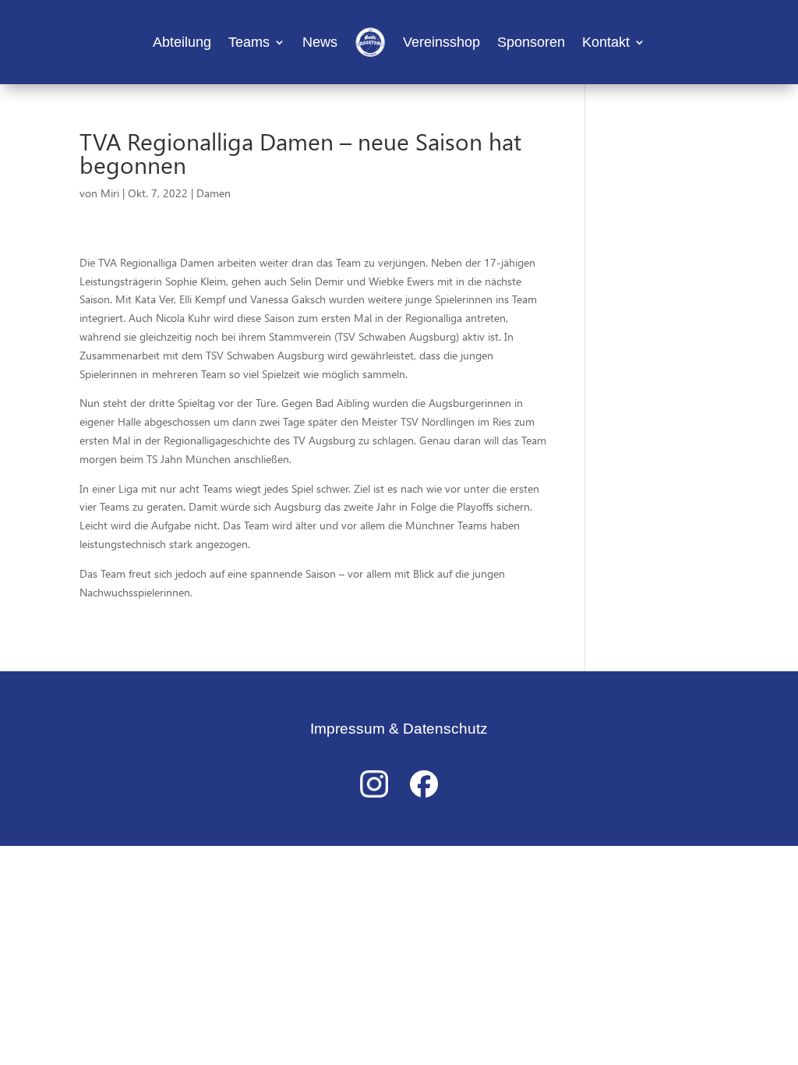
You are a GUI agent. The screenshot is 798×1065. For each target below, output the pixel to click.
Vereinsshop (441, 42)
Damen (213, 193)
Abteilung (182, 42)
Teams (249, 42)
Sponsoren (531, 42)
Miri (110, 193)
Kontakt (606, 42)
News (319, 42)
